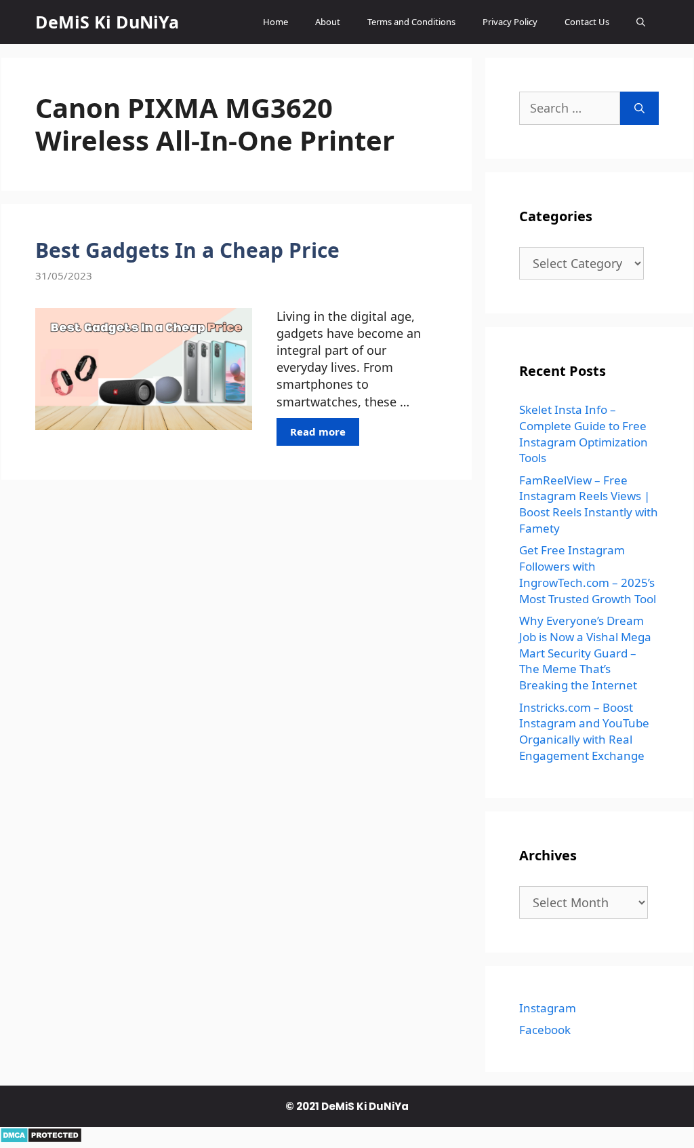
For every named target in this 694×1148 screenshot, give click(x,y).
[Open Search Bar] (641, 22)
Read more (318, 431)
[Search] (639, 108)
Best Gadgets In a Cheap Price (187, 250)
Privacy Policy (510, 22)
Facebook (545, 1029)
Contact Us (587, 22)
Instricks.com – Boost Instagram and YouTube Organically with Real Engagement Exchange (584, 731)
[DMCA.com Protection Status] (41, 1138)
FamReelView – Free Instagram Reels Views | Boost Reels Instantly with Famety (588, 504)
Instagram (547, 1008)
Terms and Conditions (411, 22)
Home (275, 22)
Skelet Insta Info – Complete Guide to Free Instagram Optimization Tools (583, 433)
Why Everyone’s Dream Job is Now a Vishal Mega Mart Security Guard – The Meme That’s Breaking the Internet (585, 653)
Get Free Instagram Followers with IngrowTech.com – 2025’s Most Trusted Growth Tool (587, 574)
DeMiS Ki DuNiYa (107, 21)
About (327, 22)
